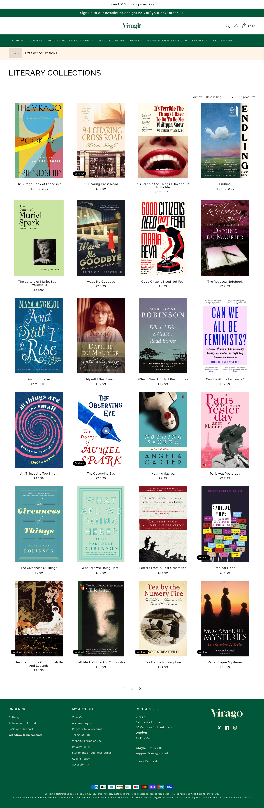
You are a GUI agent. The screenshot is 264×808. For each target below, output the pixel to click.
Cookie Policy (81, 758)
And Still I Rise (39, 379)
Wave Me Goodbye (101, 281)
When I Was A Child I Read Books (163, 379)
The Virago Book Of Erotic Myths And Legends (39, 664)
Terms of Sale (81, 735)
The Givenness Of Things (38, 568)
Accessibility (80, 764)
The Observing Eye (101, 473)
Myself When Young (101, 379)
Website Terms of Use (87, 741)
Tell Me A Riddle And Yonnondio (101, 662)
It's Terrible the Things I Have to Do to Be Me (163, 186)
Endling (225, 184)
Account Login (81, 723)
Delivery (14, 717)
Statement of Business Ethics (92, 752)
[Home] (132, 25)
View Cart (78, 717)
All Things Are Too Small (39, 473)
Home (15, 53)
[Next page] (140, 688)
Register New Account (87, 729)
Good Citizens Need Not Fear (163, 281)
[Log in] (236, 25)
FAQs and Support (21, 729)
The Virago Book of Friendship (39, 184)
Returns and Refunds (23, 723)
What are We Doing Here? (101, 568)
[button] (228, 26)
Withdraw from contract (26, 735)
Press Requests (147, 761)
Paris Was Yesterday (225, 473)
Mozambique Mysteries (225, 662)
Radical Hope (225, 568)
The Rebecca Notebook (225, 281)
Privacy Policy (81, 746)
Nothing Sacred (163, 473)
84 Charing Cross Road (101, 184)
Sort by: (197, 97)
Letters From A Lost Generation (163, 568)
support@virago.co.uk (152, 753)
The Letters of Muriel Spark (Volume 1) (39, 283)
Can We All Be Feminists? (225, 379)
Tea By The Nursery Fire (163, 662)
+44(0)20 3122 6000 (150, 748)
